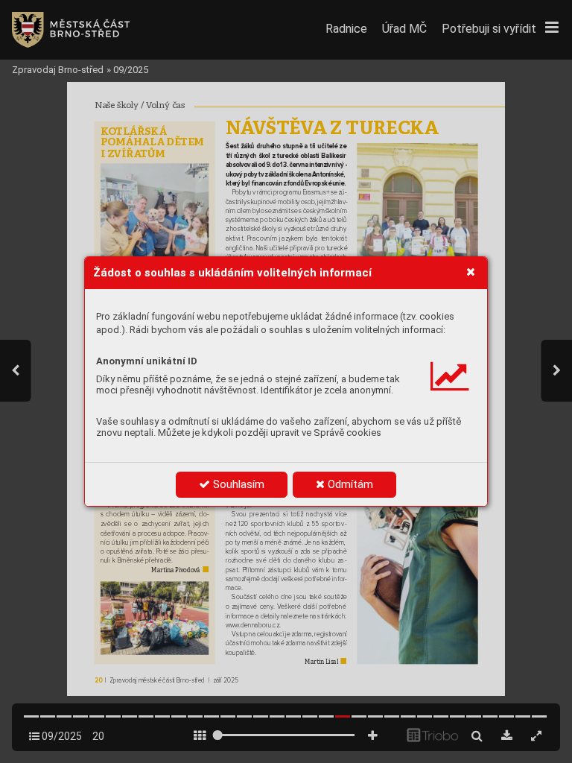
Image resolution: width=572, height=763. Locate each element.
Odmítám (349, 484)
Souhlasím (237, 484)
